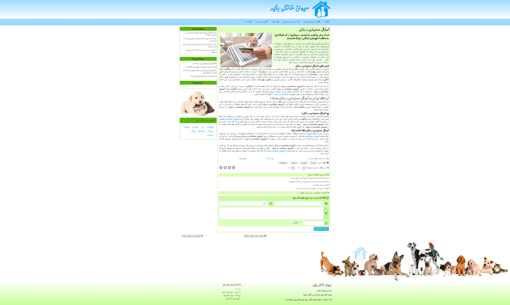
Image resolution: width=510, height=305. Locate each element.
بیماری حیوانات (261, 22)
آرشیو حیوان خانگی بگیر (233, 299)
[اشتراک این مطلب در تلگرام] (233, 168)
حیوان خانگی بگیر (289, 8)
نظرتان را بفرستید (321, 229)
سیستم (294, 163)
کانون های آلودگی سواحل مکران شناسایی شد (203, 76)
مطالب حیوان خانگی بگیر (310, 22)
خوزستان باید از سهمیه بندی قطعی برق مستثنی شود (201, 67)
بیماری (195, 127)
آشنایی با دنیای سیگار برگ (321, 185)
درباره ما (238, 289)
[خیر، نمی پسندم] (293, 168)
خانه (325, 22)
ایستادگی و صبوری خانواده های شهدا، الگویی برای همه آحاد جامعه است (199, 40)
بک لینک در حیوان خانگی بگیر (231, 292)
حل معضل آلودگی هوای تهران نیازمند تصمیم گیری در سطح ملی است (310, 178)
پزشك (186, 127)
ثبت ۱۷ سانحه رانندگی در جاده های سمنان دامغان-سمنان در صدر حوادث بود (199, 46)
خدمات (247, 22)
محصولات (283, 163)
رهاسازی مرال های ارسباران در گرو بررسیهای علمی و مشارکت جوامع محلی (309, 182)
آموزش (304, 163)
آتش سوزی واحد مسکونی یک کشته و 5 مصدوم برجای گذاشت (201, 51)
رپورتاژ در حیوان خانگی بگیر (232, 295)
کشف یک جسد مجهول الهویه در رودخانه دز (204, 64)
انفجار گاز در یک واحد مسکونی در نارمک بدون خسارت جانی (312, 188)
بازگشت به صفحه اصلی (191, 236)
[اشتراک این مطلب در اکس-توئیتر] (225, 168)
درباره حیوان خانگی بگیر (290, 22)
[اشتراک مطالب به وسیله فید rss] (221, 168)
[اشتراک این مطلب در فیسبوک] (229, 168)
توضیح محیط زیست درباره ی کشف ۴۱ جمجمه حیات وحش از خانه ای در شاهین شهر (199, 72)
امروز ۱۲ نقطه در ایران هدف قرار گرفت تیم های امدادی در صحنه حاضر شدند (200, 34)
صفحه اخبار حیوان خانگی (254, 236)
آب (202, 127)
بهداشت (274, 22)
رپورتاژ (313, 163)
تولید (193, 131)
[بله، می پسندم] (304, 168)
